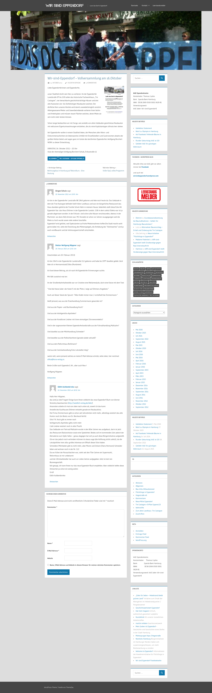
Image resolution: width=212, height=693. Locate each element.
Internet (137, 275)
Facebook (145, 167)
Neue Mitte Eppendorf (144, 501)
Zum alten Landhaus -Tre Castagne (146, 295)
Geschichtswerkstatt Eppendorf (148, 608)
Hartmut (139, 249)
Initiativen (159, 272)
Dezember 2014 (142, 385)
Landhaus (137, 279)
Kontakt (144, 5)
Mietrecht (144, 282)
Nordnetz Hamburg (143, 639)
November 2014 (142, 388)
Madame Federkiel (143, 239)
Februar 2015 (141, 379)
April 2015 (139, 373)
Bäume (142, 269)
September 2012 (142, 407)
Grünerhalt (150, 272)
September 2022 (142, 339)
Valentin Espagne (74, 83)
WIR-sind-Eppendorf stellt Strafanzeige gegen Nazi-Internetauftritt (147, 242)
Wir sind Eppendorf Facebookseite (148, 660)
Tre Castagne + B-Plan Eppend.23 (71, 158)
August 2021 (140, 342)
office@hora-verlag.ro (55, 359)
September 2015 (142, 370)
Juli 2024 (139, 336)
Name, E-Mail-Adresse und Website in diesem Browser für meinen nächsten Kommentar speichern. (85, 565)
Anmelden (139, 531)
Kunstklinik (140, 617)
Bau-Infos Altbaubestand (145, 489)
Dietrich (139, 218)
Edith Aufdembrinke (66, 387)
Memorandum (156, 279)
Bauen (136, 269)
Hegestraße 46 (141, 495)
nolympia (152, 282)
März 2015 (140, 376)
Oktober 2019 (141, 348)
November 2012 (142, 401)
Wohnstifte (140, 507)
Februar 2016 (141, 364)
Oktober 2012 (141, 404)
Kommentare (156, 275)
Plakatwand (138, 285)
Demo (148, 269)
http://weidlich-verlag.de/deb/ (80, 403)
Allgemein (53, 158)
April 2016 (139, 361)
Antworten (51, 236)
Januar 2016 (140, 367)
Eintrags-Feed (141, 534)
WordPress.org (141, 540)
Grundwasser (139, 272)
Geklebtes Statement (144, 128)
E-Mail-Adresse (53, 551)
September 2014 (142, 391)
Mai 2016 (139, 357)
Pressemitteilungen (151, 285)
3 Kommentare (91, 83)
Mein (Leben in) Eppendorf (146, 626)
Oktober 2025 (141, 333)
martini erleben (142, 623)
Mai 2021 (139, 345)
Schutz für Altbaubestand (143, 289)
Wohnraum (149, 292)
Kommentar (52, 507)
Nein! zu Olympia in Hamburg (147, 131)
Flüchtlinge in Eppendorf (145, 492)
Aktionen (139, 483)
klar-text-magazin (142, 611)
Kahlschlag (146, 275)
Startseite (134, 5)
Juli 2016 (139, 351)
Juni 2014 (139, 398)
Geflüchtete (156, 269)
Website (50, 558)
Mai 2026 (139, 330)
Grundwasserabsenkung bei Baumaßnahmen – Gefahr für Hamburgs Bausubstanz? (148, 221)
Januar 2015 (140, 382)
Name (50, 543)
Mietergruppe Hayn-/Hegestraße (148, 636)
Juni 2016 (139, 354)
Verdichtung (138, 292)
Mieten (136, 282)
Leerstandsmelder (159, 5)
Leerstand (146, 279)
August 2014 (140, 395)
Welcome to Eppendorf (144, 651)
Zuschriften (140, 514)
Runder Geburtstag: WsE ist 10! (147, 140)
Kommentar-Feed (142, 537)
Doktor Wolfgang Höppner (66, 245)
